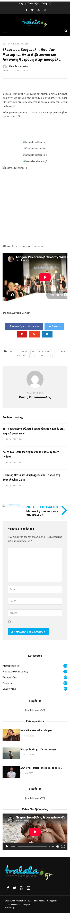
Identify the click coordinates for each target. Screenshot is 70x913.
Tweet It (56, 326)
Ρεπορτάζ (46, 3)
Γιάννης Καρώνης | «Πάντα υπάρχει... (39, 749)
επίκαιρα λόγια (10, 677)
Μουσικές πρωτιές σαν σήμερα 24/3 (42, 513)
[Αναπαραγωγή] (7, 846)
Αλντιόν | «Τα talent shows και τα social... (41, 767)
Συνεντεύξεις (33, 3)
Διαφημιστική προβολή (37, 901)
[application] (35, 832)
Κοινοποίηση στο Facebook (25, 326)
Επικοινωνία (10, 901)
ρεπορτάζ (7, 683)
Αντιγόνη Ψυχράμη (41, 352)
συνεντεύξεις (9, 688)
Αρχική (22, 3)
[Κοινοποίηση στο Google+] (34, 334)
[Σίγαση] (57, 846)
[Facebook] (8, 888)
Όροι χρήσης (52, 901)
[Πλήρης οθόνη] (63, 846)
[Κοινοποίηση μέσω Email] (47, 334)
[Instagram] (45, 10)
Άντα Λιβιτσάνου (18, 352)
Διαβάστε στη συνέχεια (42, 507)
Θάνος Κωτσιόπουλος (18, 66)
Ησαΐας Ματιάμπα (42, 356)
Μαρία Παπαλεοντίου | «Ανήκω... (37, 730)
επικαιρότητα (21, 44)
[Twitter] (14, 888)
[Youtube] (39, 10)
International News (12, 665)
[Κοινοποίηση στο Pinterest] (22, 334)
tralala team (21, 901)
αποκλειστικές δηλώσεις (15, 671)
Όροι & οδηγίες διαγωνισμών (18, 904)
